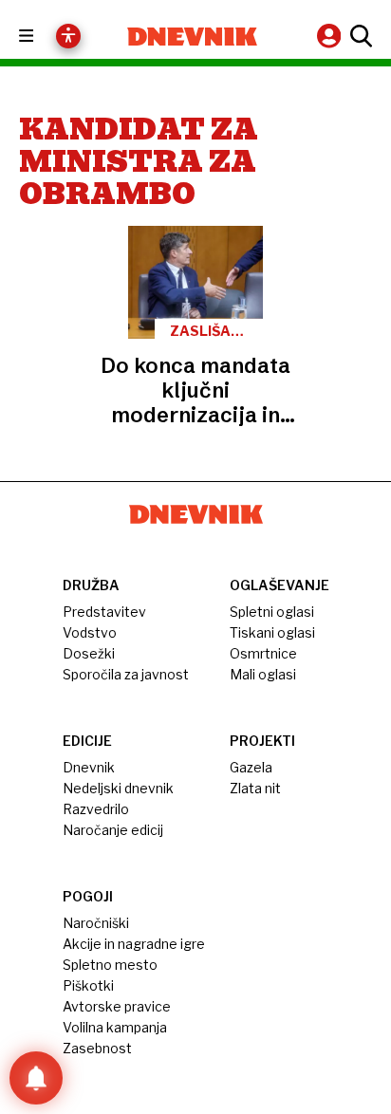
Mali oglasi (263, 674)
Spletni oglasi (272, 611)
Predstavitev (104, 611)
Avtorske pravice (117, 1006)
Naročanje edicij (113, 830)
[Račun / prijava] (331, 35)
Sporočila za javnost (126, 674)
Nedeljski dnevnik (118, 788)
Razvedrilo (96, 809)
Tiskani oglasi (272, 632)
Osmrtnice (263, 653)
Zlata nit (255, 788)
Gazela (251, 767)
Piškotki (88, 985)
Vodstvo (90, 632)
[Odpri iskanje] (358, 36)
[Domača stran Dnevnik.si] (192, 37)
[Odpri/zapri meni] (43, 36)
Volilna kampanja (115, 1027)
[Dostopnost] (68, 36)
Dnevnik (89, 767)
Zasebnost (97, 1048)
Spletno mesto (110, 964)
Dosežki (89, 653)
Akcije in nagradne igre (134, 944)
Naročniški (96, 923)
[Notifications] (36, 1078)
